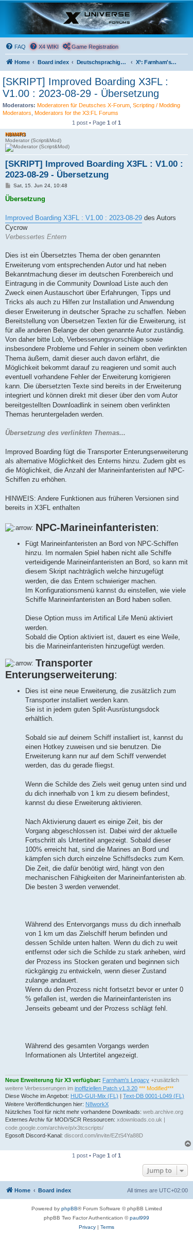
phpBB (69, 1208)
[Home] (96, 18)
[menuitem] (15, 47)
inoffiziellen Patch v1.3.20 (106, 1088)
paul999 (139, 1218)
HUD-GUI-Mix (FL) (94, 1096)
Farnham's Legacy (125, 1080)
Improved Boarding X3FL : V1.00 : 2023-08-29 (73, 218)
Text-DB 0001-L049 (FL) (153, 1096)
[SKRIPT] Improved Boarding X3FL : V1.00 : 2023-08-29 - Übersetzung (85, 87)
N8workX (97, 1104)
